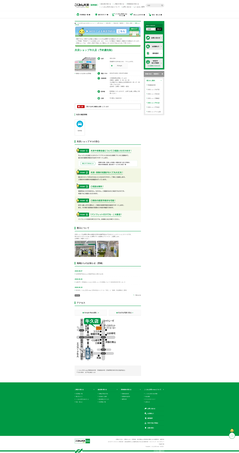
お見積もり (150, 413)
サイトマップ (153, 441)
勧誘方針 (162, 439)
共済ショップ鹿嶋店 (153, 98)
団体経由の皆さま (133, 4)
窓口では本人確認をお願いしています (97, 106)
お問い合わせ (126, 7)
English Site (161, 444)
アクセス (119, 65)
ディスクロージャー (150, 399)
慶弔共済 (124, 399)
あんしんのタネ (137, 14)
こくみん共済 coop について (110, 7)
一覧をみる (137, 295)
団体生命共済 (125, 393)
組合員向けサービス (104, 399)
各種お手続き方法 (103, 393)
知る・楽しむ (79, 402)
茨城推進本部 (152, 85)
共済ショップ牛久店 (153, 103)
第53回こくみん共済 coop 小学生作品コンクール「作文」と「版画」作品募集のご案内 (101, 290)
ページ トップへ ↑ (232, 436)
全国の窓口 (108, 23)
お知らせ (147, 402)
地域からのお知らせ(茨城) (83, 73)
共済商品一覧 (79, 393)
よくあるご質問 (139, 7)
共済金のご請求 (103, 396)
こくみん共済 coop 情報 (151, 393)
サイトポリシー (160, 441)
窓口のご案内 (151, 80)
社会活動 (147, 396)
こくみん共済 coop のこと (82, 399)
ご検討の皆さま (119, 4)
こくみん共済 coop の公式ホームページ (85, 23)
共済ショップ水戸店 (153, 89)
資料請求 (150, 418)
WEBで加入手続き (152, 423)
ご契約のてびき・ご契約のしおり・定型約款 (125, 439)
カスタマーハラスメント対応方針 (115, 441)
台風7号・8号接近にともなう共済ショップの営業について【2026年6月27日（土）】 (101, 282)
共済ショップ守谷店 (153, 107)
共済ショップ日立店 (153, 94)
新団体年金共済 (126, 396)
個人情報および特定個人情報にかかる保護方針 (148, 439)
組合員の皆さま (106, 4)
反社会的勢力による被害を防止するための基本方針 (136, 441)
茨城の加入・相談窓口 (152, 74)
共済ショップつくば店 (154, 111)
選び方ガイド (79, 396)
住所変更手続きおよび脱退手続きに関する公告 (89, 274)
